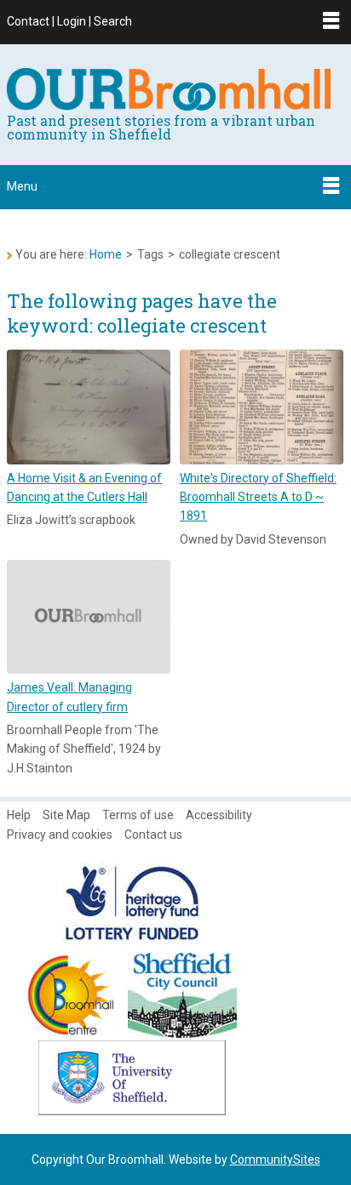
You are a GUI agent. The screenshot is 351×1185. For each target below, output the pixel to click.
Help (19, 815)
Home (105, 254)
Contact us (153, 834)
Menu (22, 186)
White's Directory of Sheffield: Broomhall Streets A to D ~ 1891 (258, 497)
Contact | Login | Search (69, 21)
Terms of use (138, 815)
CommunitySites (275, 1159)
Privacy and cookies (59, 834)
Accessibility (219, 815)
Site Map (66, 815)
